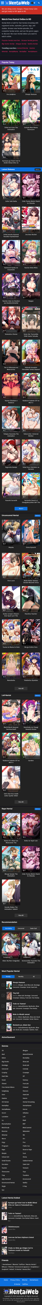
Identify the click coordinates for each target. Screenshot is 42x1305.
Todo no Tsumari (19, 1004)
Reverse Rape (27, 1149)
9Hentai (11, 1267)
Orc (24, 1138)
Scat (24, 1153)
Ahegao (20, 985)
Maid (24, 1120)
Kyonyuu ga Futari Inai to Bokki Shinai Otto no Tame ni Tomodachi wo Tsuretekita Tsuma (22, 1204)
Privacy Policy (15, 1280)
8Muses (4, 1267)
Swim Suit (33, 928)
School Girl (5, 1157)
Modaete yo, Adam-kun (22, 1025)
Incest (4, 1113)
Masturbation (6, 1124)
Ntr (24, 1135)
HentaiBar (23, 52)
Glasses (36, 1019)
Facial (28, 987)
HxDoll (11, 1269)
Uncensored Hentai (8, 1183)
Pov (24, 1142)
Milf (24, 1124)
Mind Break (5, 1127)
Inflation (25, 1113)
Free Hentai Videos (8, 1087)
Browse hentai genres (29, 40)
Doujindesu (34, 1267)
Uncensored (27, 1179)
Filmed (4, 1083)
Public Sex (26, 1146)
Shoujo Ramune (19, 983)
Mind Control (27, 1127)
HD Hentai (5, 1102)
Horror (25, 1109)
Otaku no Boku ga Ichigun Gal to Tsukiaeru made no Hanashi (20, 1249)
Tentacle (25, 1168)
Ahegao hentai (21, 44)
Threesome (5, 1172)
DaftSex (22, 1264)
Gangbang (5, 1091)
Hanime (32, 48)
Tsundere (26, 1175)
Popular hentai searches (11, 40)
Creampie (23, 987)
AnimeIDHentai (22, 48)
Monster (4, 1131)
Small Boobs (6, 1161)
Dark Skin (5, 1076)
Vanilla (25, 1183)
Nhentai (15, 1264)
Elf (24, 1076)
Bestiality (8, 928)
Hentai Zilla (26, 1269)
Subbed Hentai (28, 1161)
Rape (3, 1149)
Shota (25, 1157)
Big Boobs (32, 1006)
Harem (37, 1030)
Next (20, 508)
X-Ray (25, 1186)
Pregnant (5, 1146)
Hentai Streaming (29, 1102)
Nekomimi (26, 1131)
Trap (3, 1175)
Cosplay (4, 1072)
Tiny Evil (16, 993)
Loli (24, 1117)
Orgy (3, 1142)
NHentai (5, 52)
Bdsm (20, 1017)
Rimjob (4, 1153)
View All (37, 169)
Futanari (25, 1087)
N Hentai (18, 1269)
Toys (24, 1172)
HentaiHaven (32, 52)
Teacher (4, 1168)
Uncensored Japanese (22, 1267)
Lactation (5, 1117)
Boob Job (19, 1030)
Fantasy (22, 998)
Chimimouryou (13, 1227)
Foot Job (28, 998)
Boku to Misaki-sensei (21, 1014)
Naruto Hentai (30, 1264)
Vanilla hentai (33, 44)
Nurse (4, 1138)
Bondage (37, 985)
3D (3, 1050)
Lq (2, 1120)
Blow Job (30, 985)
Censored (21, 928)
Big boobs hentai (8, 44)
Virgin (4, 1186)
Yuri (3, 1190)
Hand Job (34, 987)
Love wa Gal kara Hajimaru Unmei (21, 1237)
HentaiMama (13, 52)
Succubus (5, 1164)
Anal (25, 985)
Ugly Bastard (6, 1179)
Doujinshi (5, 1269)
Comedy (25, 1069)
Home (6, 1280)
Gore (3, 1094)
